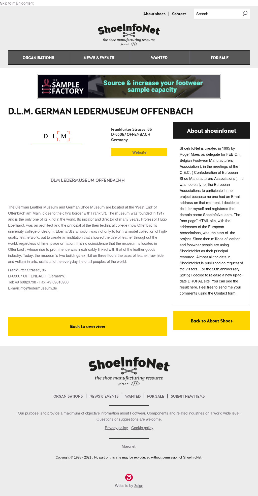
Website (139, 152)
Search (202, 13)
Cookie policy (142, 427)
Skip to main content (17, 3)
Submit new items (188, 397)
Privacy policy (116, 427)
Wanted (159, 58)
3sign (138, 485)
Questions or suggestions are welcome (128, 419)
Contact (179, 14)
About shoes (154, 14)
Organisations (38, 58)
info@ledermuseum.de (38, 288)
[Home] (129, 44)
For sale (220, 58)
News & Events (99, 58)
